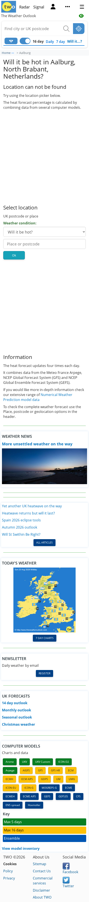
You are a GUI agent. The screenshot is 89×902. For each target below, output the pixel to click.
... (12, 52)
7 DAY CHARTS (45, 638)
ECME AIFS (29, 796)
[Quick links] (67, 7)
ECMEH (10, 796)
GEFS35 (63, 796)
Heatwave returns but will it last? (28, 513)
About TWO (42, 897)
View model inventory (21, 848)
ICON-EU (11, 788)
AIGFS (26, 770)
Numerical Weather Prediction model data (37, 397)
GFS (40, 770)
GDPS (44, 779)
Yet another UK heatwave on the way (32, 506)
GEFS (47, 796)
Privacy (9, 878)
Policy (8, 871)
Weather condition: (20, 223)
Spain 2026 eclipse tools (21, 520)
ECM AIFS (27, 779)
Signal (38, 7)
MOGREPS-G (49, 788)
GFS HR (55, 770)
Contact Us (42, 871)
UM (58, 779)
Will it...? (74, 41)
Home (6, 52)
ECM (71, 770)
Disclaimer (41, 890)
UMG (72, 779)
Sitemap (39, 863)
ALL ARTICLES (44, 542)
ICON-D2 (63, 762)
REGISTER (44, 673)
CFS (78, 796)
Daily (50, 41)
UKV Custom (42, 762)
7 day (60, 41)
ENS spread (13, 805)
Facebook (70, 872)
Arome (10, 762)
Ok (14, 255)
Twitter (68, 886)
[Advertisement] (44, 156)
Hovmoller (34, 805)
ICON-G (28, 788)
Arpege (10, 770)
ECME (68, 788)
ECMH (9, 779)
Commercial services (42, 881)
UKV (24, 762)
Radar (24, 7)
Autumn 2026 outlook (19, 527)
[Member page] (53, 7)
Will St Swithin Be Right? (21, 534)
